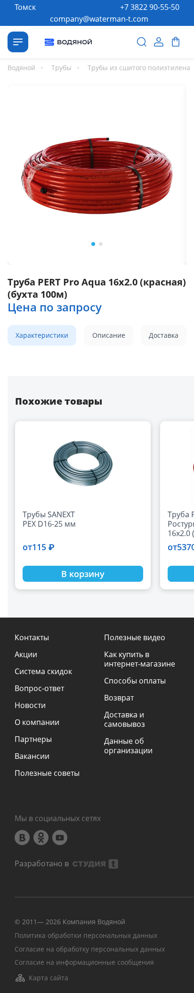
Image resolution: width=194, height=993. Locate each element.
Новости (30, 705)
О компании (37, 722)
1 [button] (93, 244)
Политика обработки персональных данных (86, 936)
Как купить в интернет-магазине (139, 659)
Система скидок (43, 671)
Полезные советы (47, 773)
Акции (26, 654)
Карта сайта (48, 977)
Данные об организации (128, 745)
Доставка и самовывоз (124, 719)
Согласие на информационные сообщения (84, 963)
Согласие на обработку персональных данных (90, 949)
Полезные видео (134, 637)
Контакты (32, 637)
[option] (97, 173)
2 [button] (101, 244)
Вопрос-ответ (39, 688)
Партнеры (33, 739)
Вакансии (32, 756)
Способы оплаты (135, 680)
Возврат (119, 697)
